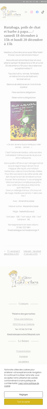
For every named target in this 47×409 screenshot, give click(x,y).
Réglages (23, 394)
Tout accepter (23, 401)
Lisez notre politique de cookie (21, 384)
